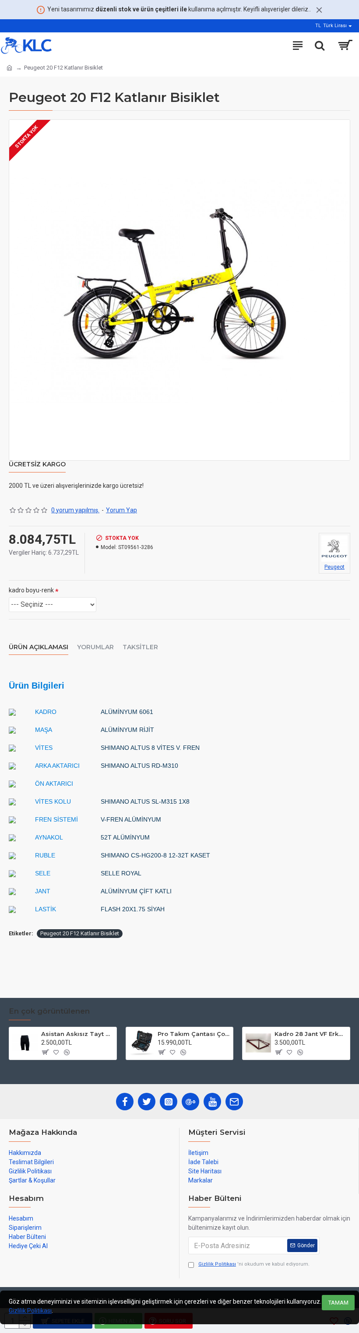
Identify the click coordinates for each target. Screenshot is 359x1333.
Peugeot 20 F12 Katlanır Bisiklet (79, 933)
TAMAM (338, 1302)
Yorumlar (95, 647)
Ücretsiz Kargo (37, 464)
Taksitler (140, 647)
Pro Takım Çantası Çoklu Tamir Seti (194, 1033)
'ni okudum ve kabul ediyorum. (254, 1264)
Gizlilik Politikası (30, 1310)
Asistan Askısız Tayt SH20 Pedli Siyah (77, 1033)
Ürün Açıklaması (38, 647)
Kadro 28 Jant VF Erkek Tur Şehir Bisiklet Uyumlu (311, 1033)
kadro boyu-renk (31, 590)
